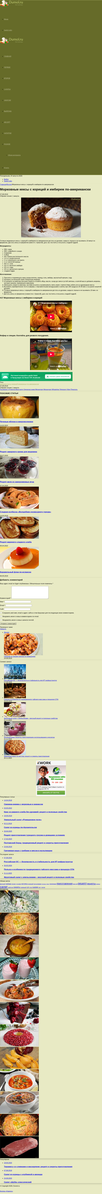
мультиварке (37, 884)
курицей (30, 884)
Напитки (7, 133)
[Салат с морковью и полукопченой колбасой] (19, 934)
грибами (8, 884)
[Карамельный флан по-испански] (19, 568)
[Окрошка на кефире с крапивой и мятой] (19, 912)
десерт (14, 884)
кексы (9, 384)
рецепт (82, 883)
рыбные (98, 884)
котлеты (25, 884)
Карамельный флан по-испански (15, 572)
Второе (7, 78)
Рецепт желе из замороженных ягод (17, 482)
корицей (15, 384)
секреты (16, 887)
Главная (3, 184)
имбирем (3, 384)
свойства (10, 887)
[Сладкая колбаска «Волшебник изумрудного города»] (19, 508)
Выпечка (8, 111)
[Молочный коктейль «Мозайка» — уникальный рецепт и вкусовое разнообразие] (19, 979)
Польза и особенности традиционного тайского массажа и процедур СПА (31, 699)
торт (39, 887)
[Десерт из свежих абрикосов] (19, 1068)
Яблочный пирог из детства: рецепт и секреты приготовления (26, 756)
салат (4, 886)
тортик (43, 887)
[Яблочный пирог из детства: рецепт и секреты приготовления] (15, 754)
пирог (47, 884)
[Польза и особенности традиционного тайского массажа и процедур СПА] (15, 697)
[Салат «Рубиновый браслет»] (19, 1046)
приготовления (64, 883)
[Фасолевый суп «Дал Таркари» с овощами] (19, 1113)
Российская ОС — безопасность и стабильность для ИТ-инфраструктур (30, 680)
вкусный (2, 884)
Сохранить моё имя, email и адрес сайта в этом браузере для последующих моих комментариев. (38, 613)
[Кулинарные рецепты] (11, 6)
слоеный (23, 887)
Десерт (7, 122)
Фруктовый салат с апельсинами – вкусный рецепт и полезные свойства (31, 718)
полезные (53, 884)
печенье (44, 884)
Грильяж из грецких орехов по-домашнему (19, 656)
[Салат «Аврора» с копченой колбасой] (19, 1135)
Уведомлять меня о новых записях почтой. (18, 620)
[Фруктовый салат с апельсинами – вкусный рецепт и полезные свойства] (15, 716)
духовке (18, 884)
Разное (7, 144)
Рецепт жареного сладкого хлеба (16, 542)
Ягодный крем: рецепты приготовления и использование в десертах (29, 737)
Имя (2, 602)
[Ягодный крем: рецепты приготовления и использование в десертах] (15, 735)
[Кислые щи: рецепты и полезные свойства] (19, 956)
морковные (22, 384)
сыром (35, 887)
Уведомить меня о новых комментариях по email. (20, 616)
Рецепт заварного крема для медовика (18, 452)
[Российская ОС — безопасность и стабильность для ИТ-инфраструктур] (15, 678)
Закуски (7, 100)
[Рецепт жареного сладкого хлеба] (19, 538)
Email (2, 605)
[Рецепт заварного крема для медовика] (19, 448)
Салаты (7, 89)
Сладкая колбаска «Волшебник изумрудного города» (25, 512)
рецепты (91, 883)
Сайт (2, 609)
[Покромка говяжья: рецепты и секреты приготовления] (19, 1157)
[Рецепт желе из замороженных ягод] (19, 478)
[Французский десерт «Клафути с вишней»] (19, 1023)
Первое (7, 67)
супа (30, 887)
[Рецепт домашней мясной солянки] (19, 1090)
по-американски (33, 384)
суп (28, 887)
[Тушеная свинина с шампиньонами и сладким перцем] (19, 1001)
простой (75, 884)
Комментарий (5, 598)
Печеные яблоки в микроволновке (16, 422)
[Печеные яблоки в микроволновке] (19, 418)
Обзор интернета (14, 155)
